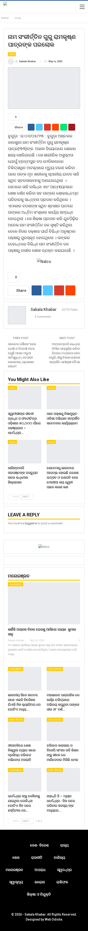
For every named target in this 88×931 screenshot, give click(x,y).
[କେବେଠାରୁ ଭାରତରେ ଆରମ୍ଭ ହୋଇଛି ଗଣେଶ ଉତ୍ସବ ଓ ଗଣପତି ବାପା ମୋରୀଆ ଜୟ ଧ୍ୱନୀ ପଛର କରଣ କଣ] (63, 451)
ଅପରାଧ (40, 870)
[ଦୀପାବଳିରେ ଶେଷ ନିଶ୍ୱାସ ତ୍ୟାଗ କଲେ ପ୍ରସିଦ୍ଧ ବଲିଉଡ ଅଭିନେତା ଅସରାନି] (24, 729)
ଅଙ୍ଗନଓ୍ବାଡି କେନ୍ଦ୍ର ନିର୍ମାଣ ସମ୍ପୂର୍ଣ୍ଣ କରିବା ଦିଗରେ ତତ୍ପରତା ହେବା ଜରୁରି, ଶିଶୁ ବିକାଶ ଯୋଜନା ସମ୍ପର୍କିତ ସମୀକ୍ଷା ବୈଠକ (64, 353)
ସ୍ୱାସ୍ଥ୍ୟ (16, 882)
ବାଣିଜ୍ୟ (59, 857)
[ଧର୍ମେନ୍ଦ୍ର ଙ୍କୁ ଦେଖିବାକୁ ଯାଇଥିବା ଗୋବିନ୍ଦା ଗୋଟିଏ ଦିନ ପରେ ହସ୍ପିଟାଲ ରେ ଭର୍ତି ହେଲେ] (24, 780)
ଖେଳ (16, 857)
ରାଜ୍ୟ (11, 54)
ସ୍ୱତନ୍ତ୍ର (64, 870)
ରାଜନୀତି (36, 857)
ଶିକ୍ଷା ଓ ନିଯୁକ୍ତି (39, 894)
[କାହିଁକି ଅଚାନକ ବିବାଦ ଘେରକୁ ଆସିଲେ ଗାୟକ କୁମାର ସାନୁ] (44, 603)
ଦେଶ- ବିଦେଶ (54, 669)
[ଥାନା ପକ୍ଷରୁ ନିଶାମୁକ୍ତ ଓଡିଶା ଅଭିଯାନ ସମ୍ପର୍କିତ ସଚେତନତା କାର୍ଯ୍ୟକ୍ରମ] (63, 397)
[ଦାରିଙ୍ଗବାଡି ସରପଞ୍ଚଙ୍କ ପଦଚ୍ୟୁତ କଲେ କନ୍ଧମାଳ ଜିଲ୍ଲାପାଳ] (24, 451)
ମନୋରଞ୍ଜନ (15, 584)
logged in (31, 523)
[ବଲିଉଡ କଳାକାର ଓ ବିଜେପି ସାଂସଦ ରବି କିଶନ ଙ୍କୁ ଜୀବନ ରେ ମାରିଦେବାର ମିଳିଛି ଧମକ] (63, 729)
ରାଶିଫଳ (62, 882)
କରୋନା (40, 882)
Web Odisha (53, 919)
